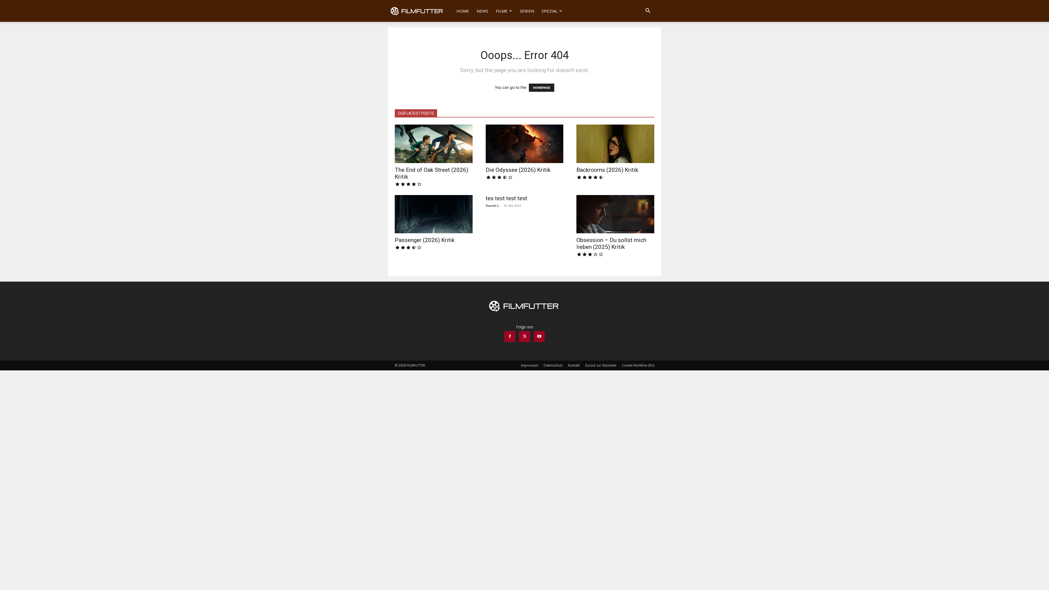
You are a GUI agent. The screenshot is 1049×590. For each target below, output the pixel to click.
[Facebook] (509, 336)
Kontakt (574, 365)
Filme (502, 11)
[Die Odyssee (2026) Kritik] (525, 144)
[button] (647, 11)
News (482, 11)
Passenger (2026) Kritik (425, 240)
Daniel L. (493, 205)
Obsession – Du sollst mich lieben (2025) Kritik (611, 243)
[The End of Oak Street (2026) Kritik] (434, 144)
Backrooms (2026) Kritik (607, 170)
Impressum (529, 365)
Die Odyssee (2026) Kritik (518, 170)
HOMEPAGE (541, 88)
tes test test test (506, 198)
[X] (524, 336)
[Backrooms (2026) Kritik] (615, 144)
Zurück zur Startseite (601, 365)
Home (462, 11)
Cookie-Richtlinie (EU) (638, 365)
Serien (527, 11)
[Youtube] (539, 336)
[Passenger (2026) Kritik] (434, 214)
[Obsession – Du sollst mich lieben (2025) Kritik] (615, 214)
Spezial (550, 11)
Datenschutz (553, 365)
